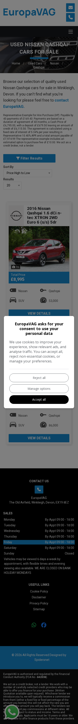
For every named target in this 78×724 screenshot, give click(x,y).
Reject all (39, 378)
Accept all (39, 399)
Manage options (39, 389)
